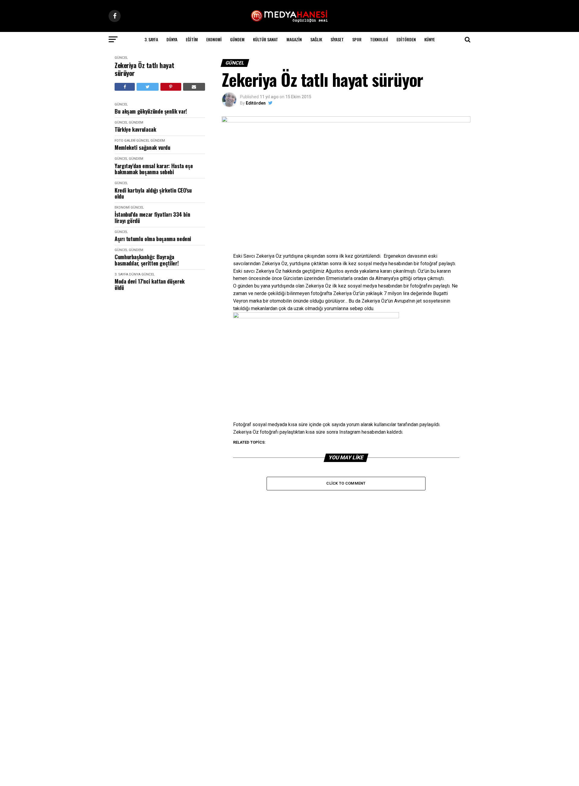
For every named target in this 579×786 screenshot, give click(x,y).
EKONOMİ (214, 39)
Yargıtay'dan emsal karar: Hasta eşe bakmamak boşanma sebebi (154, 169)
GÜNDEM (237, 39)
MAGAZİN (294, 39)
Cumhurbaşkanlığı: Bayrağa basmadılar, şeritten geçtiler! (147, 260)
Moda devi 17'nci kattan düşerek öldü (150, 284)
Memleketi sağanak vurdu (142, 147)
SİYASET (337, 39)
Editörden (406, 39)
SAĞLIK (316, 39)
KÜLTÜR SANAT (265, 39)
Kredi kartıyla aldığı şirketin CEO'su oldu (153, 193)
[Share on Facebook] (125, 87)
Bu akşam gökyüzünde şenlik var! (151, 111)
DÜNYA (171, 39)
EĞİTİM (192, 39)
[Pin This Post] (170, 87)
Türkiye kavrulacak (135, 129)
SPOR (357, 39)
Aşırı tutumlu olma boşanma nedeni (153, 239)
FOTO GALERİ (125, 141)
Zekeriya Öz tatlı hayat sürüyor (144, 69)
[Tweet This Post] (147, 87)
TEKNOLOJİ (379, 39)
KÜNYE (429, 39)
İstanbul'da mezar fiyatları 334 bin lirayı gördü (152, 217)
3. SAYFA (151, 39)
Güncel (121, 58)
